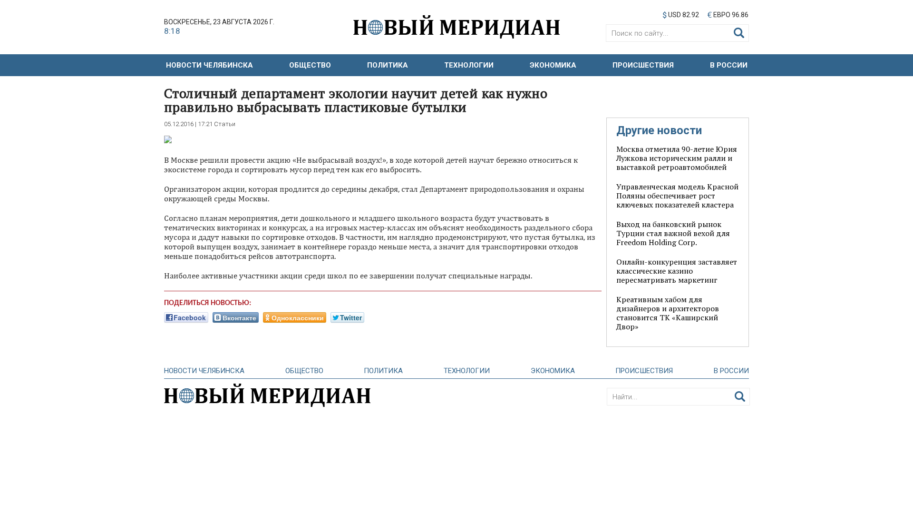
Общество (310, 65)
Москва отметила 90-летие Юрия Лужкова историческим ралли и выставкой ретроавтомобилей (676, 158)
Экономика (553, 65)
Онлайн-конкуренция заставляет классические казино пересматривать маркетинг (676, 271)
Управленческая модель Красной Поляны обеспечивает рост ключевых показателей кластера (677, 195)
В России (729, 65)
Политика (387, 65)
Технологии (469, 65)
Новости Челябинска (209, 65)
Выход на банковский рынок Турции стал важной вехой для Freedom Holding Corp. (673, 233)
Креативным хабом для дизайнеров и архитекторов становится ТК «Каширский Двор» (667, 313)
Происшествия (643, 65)
